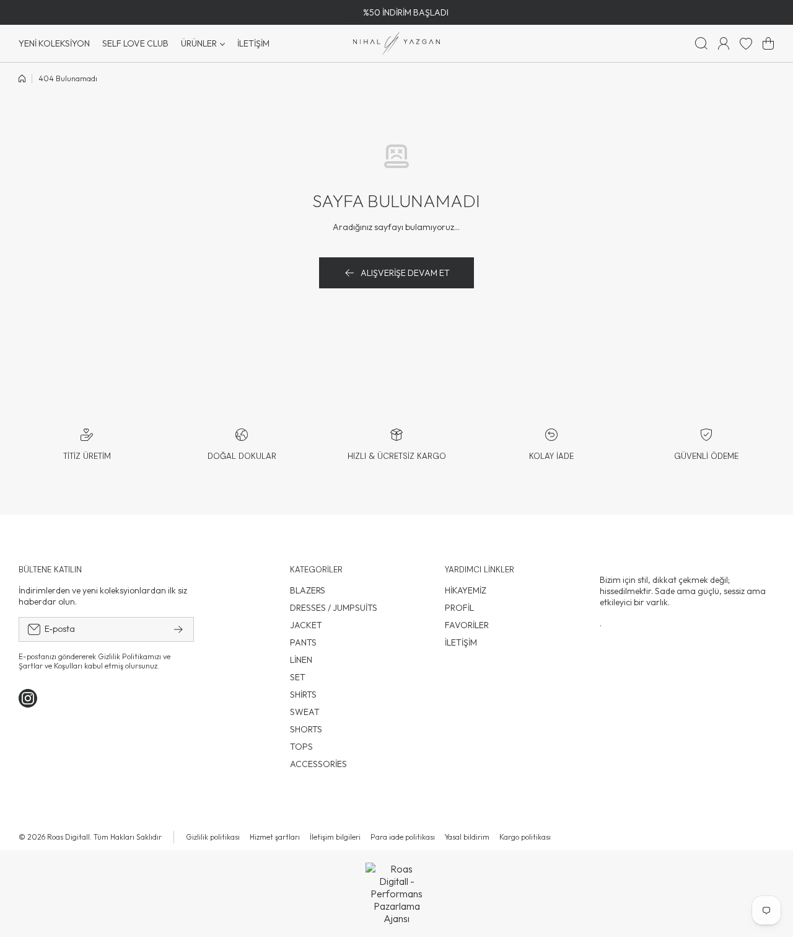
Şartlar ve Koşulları (50, 665)
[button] (768, 43)
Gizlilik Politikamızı (129, 656)
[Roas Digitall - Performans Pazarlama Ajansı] (396, 894)
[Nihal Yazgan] (396, 43)
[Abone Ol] (178, 629)
